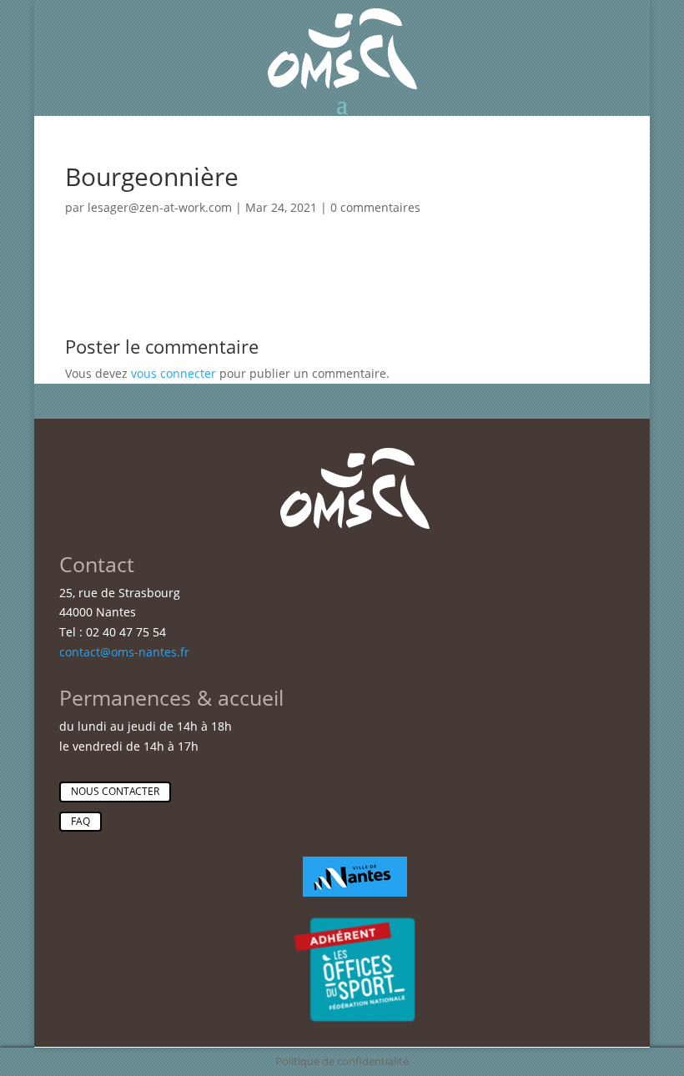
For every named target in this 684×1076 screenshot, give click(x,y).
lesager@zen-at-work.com (160, 207)
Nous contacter (115, 791)
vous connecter (173, 373)
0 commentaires (375, 207)
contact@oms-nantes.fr (124, 652)
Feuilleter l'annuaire (561, 318)
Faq (80, 821)
